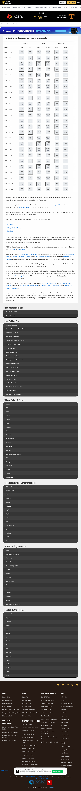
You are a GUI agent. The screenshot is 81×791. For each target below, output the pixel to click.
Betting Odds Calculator (67, 750)
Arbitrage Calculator (66, 765)
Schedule (8, 592)
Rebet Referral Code (47, 725)
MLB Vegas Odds (7, 706)
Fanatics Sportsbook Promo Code (15, 329)
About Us (63, 709)
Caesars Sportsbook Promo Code (15, 340)
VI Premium (64, 697)
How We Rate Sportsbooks (10, 732)
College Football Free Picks (30, 709)
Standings (8, 596)
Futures (8, 569)
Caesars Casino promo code (50, 285)
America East (10, 614)
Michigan (8, 442)
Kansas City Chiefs (54, 205)
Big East (8, 506)
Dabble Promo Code (11, 375)
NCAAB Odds (16, 7)
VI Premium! (22, 249)
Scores (8, 573)
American (8, 498)
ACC (7, 494)
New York (8, 450)
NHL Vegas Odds (7, 716)
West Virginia (9, 477)
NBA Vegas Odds (7, 703)
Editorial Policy (65, 735)
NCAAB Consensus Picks (70, 7)
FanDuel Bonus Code (28, 734)
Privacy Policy (65, 719)
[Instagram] (77, 684)
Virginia (8, 473)
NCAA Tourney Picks (12, 565)
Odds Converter (65, 753)
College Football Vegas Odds (10, 709)
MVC (7, 648)
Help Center (64, 716)
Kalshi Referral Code (11, 352)
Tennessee (9, 465)
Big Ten (8, 514)
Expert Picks (25, 697)
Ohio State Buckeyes (25, 207)
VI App (62, 700)
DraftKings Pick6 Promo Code (14, 360)
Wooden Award (10, 490)
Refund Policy (65, 725)
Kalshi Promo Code (46, 728)
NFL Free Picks (26, 700)
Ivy (7, 637)
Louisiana (8, 427)
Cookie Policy (64, 732)
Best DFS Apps (45, 697)
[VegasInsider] (2, 686)
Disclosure (51, 787)
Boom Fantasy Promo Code (49, 719)
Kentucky (8, 423)
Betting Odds (6, 697)
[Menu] (78, 2)
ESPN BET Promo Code (13, 344)
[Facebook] (58, 684)
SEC (7, 529)
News (7, 585)
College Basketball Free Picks (30, 713)
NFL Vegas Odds (7, 700)
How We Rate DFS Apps (9, 740)
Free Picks (9, 558)
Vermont (8, 469)
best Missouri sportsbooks (20, 276)
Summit (8, 671)
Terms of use (64, 722)
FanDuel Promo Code (12, 383)
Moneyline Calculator (67, 762)
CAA (7, 629)
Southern (8, 664)
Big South (8, 621)
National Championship (12, 487)
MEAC (7, 644)
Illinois (7, 411)
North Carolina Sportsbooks (13, 454)
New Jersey (9, 446)
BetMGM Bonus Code (12, 333)
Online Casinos (65, 738)
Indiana (8, 415)
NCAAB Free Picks (11, 311)
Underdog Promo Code (12, 356)
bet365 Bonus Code (11, 325)
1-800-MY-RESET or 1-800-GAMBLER (36, 777)
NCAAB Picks (27, 7)
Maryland (8, 435)
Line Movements (18, 24)
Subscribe (71, 2)
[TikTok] (73, 684)
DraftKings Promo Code (12, 336)
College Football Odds (14, 228)
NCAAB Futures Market (55, 7)
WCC (7, 541)
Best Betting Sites (11, 390)
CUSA (7, 517)
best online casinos (50, 283)
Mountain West (10, 525)
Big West (8, 625)
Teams (8, 589)
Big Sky (8, 618)
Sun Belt (8, 533)
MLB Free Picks (26, 706)
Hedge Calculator (65, 759)
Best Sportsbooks (27, 724)
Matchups (8, 577)
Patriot (7, 660)
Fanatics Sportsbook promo (21, 256)
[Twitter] (63, 684)
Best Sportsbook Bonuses (13, 394)
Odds (2, 24)
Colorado (8, 408)
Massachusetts (10, 438)
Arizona (8, 404)
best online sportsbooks (29, 254)
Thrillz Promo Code (46, 706)
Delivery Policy (65, 728)
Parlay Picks (9, 562)
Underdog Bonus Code (28, 748)
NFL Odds (10, 225)
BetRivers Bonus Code (12, 371)
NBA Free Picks (10, 315)
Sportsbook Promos (66, 703)
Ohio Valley (9, 656)
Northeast (8, 652)
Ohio (7, 458)
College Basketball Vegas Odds (11, 713)
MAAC (7, 641)
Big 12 (7, 510)
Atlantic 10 (9, 502)
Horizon (8, 633)
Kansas (8, 419)
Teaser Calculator (66, 756)
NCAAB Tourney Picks (41, 7)
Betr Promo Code (11, 379)
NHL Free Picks (26, 716)
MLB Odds (10, 231)
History (8, 600)
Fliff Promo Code (10, 348)
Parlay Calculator (65, 746)
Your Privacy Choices (7, 770)
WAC (7, 537)
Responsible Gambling (67, 706)
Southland (8, 668)
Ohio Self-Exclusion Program (40, 778)
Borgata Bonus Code (12, 367)
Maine (7, 431)
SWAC (8, 675)
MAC (7, 521)
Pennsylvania (9, 462)
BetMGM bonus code (43, 256)
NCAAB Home (6, 7)
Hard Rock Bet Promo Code (14, 387)
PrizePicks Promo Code (12, 363)
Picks (8, 24)
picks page (11, 249)
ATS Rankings (10, 581)
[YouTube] (68, 684)
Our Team (63, 713)
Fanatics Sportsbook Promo (30, 728)
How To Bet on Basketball (13, 604)
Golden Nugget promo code (29, 285)
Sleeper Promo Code (28, 755)
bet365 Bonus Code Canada (30, 764)
